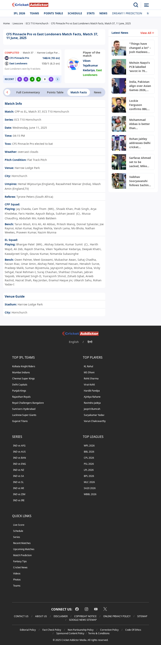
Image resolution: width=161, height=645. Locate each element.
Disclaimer (61, 616)
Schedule (75, 13)
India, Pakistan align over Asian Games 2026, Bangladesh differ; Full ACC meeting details (140, 86)
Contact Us (21, 616)
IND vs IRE (19, 500)
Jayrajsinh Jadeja (61, 268)
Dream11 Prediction (127, 13)
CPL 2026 (89, 457)
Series (16, 537)
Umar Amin (28, 264)
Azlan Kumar (23, 228)
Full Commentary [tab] (28, 92)
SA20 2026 (90, 488)
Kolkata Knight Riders (23, 366)
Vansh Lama (62, 228)
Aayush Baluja (45, 213)
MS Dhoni (89, 372)
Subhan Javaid (65, 213)
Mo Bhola (77, 228)
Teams (34, 13)
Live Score (18, 525)
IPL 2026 (19, 13)
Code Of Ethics (133, 629)
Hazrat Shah (23, 280)
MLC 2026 (89, 482)
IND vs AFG (19, 445)
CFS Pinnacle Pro (19, 58)
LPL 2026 (89, 470)
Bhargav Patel (25, 244)
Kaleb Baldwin (47, 218)
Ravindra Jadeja (92, 402)
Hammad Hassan (67, 264)
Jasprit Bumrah (92, 409)
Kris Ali (36, 224)
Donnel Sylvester (87, 224)
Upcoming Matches (23, 549)
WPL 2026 (89, 445)
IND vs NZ (18, 470)
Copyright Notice (85, 616)
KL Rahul (88, 366)
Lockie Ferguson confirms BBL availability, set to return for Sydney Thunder (140, 105)
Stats (91, 13)
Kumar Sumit (74, 244)
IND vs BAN (19, 457)
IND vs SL (18, 482)
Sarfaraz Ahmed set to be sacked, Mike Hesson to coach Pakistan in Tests (140, 162)
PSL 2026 (89, 464)
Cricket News (20, 567)
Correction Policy (109, 629)
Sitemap (142, 616)
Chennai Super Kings (23, 378)
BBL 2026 (89, 451)
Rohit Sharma (91, 378)
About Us (41, 616)
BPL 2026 (89, 476)
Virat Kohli (89, 384)
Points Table (53, 13)
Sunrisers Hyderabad (23, 409)
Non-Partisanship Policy (80, 629)
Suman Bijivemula (37, 268)
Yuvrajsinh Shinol (54, 276)
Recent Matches (22, 543)
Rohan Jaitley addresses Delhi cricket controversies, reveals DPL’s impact (139, 143)
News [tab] (97, 92)
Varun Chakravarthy (95, 421)
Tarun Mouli (22, 224)
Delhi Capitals (19, 384)
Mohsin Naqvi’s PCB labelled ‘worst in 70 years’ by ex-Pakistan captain (139, 67)
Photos (17, 579)
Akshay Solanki (54, 244)
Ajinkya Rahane (92, 396)
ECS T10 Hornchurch (27, 119)
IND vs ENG (19, 464)
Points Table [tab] (55, 92)
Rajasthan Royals (21, 396)
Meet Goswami (43, 259)
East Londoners (18, 63)
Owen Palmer (23, 259)
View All (145, 33)
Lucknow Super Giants (24, 415)
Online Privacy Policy (117, 616)
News (103, 13)
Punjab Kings (19, 390)
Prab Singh (81, 209)
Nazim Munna (47, 232)
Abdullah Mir (27, 218)
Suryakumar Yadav (94, 415)
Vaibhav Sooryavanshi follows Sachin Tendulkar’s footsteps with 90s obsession (139, 181)
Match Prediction (22, 555)
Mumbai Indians (21, 372)
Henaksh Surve (89, 264)
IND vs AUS (19, 451)
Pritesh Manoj (66, 224)
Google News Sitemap (83, 619)
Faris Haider (26, 213)
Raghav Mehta (42, 228)
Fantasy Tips (20, 561)
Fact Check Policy (51, 629)
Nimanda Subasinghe (64, 254)
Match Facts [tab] (78, 92)
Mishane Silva (83, 268)
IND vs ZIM (19, 494)
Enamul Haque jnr (60, 280)
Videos (16, 573)
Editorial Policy (28, 629)
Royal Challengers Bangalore (28, 402)
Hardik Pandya (92, 390)
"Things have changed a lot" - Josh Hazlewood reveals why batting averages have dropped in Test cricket (140, 48)
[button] (57, 79)
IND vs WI (18, 488)
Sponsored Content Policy (70, 633)
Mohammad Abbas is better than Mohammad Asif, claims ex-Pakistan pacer (139, 124)
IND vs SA (18, 476)
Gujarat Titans (20, 421)
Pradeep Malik (14, 268)
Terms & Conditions (99, 633)
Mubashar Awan (65, 259)
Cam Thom (39, 209)
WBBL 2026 (90, 494)
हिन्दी (90, 342)
